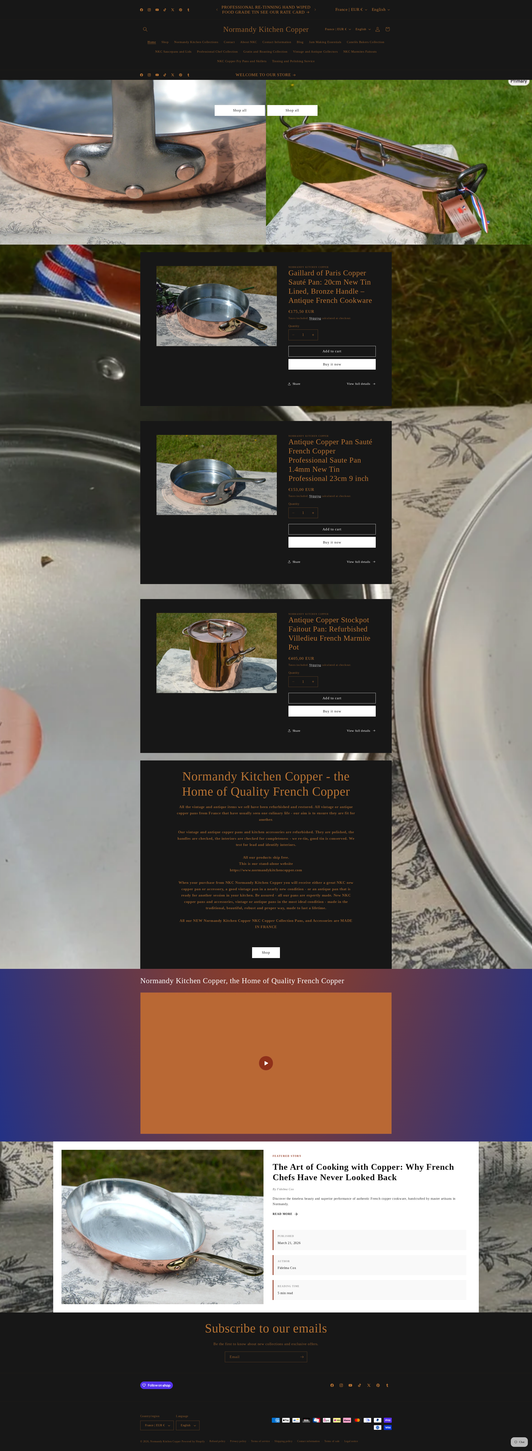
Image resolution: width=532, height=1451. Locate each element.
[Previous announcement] (217, 9)
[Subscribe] (302, 1357)
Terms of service (260, 1441)
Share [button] (296, 383)
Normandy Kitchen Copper (165, 1441)
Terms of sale (332, 1441)
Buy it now (332, 364)
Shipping (315, 318)
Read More (282, 1214)
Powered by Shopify (193, 1441)
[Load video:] (266, 1063)
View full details (358, 383)
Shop (266, 953)
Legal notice (351, 1441)
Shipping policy (284, 1441)
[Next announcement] (315, 9)
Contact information (308, 1441)
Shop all (240, 110)
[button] (145, 29)
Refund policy (217, 1441)
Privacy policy (238, 1441)
